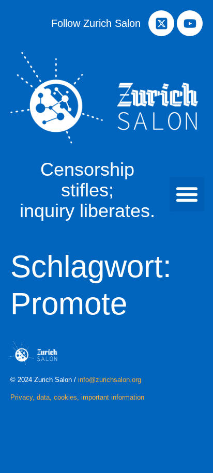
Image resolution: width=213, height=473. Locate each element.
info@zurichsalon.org (109, 380)
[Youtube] (190, 23)
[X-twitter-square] (161, 23)
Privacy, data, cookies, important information (77, 397)
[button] (187, 194)
